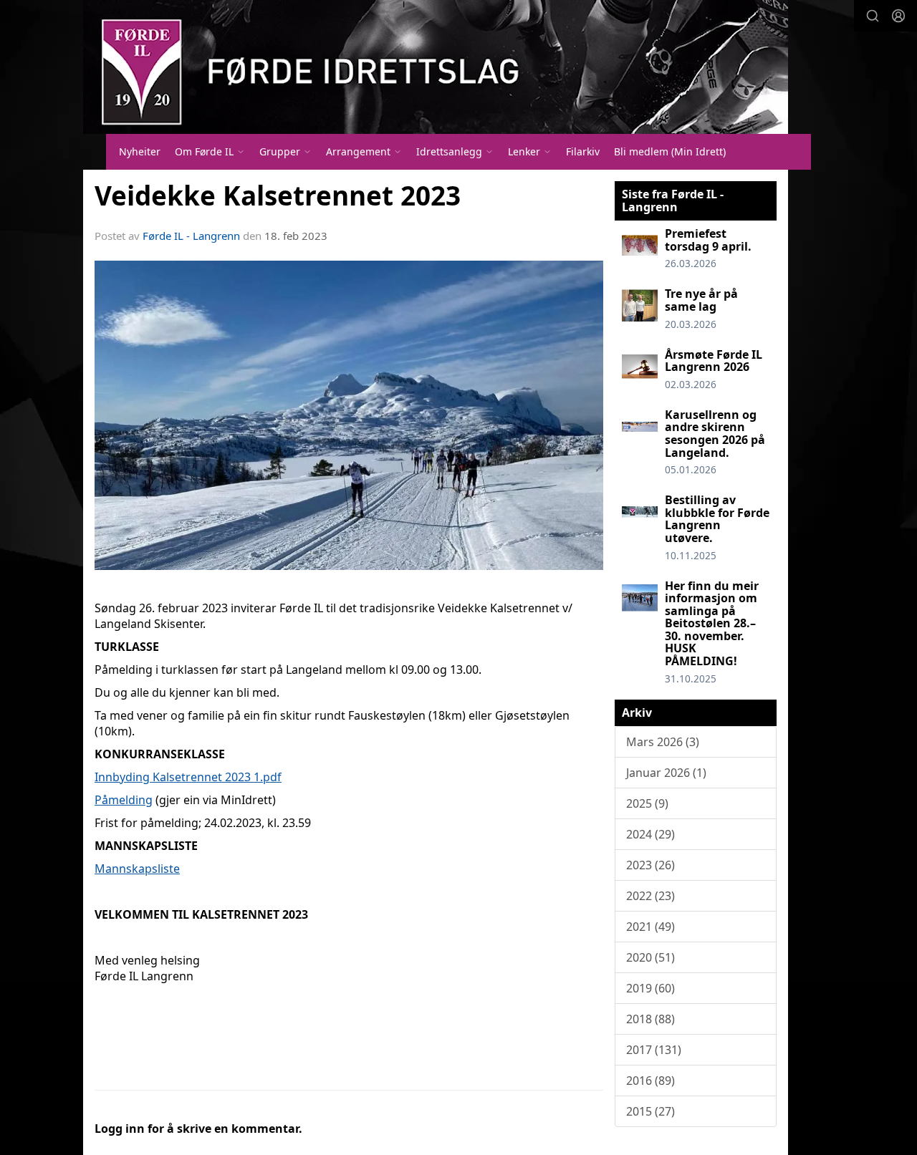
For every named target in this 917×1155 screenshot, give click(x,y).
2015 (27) (650, 1111)
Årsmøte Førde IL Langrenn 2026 (713, 361)
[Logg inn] (898, 16)
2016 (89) (650, 1080)
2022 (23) (650, 896)
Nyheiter (139, 151)
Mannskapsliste (137, 868)
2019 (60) (650, 988)
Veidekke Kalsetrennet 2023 (278, 195)
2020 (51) (650, 957)
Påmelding (124, 800)
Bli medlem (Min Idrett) (670, 151)
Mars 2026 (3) (662, 742)
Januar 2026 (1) (666, 773)
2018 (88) (650, 1019)
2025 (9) (647, 803)
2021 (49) (650, 926)
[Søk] (872, 16)
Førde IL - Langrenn (191, 235)
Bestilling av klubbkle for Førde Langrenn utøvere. (717, 519)
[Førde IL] (435, 67)
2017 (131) (653, 1050)
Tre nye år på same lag (701, 300)
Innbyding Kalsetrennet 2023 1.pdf (188, 777)
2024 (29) (650, 834)
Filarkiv (583, 151)
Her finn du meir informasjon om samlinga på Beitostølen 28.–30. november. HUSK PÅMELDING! (712, 624)
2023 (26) (650, 865)
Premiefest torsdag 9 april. (708, 240)
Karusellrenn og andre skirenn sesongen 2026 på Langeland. (715, 433)
